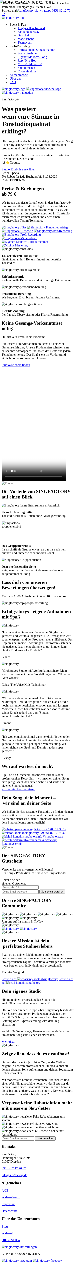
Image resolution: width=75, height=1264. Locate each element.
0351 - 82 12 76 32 (14, 1168)
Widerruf (7, 1233)
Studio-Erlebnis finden (16, 365)
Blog (5, 1226)
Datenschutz (9, 1211)
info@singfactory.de (50, 836)
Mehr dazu (8, 1041)
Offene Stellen (11, 1240)
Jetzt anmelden (45, 1138)
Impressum (8, 1204)
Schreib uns (9, 979)
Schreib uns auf (37, 980)
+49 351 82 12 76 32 (52, 833)
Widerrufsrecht (11, 1197)
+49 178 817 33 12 (54, 829)
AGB (5, 1190)
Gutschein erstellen (52, 891)
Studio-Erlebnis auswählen (18, 169)
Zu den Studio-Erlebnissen (18, 789)
